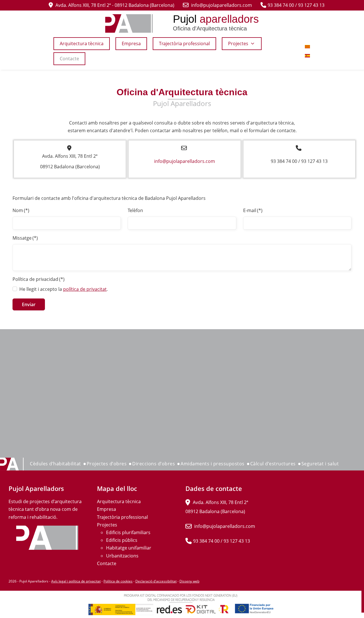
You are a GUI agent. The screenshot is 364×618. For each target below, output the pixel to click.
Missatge (25, 238)
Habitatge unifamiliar (128, 548)
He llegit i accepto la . (63, 289)
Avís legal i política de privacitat (76, 581)
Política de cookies (118, 581)
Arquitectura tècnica (119, 501)
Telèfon (135, 210)
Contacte (106, 563)
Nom (21, 210)
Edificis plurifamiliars (128, 532)
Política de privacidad (39, 279)
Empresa (106, 509)
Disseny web (189, 581)
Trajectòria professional (122, 517)
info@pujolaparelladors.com (184, 161)
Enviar (29, 304)
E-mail (252, 210)
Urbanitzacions (122, 556)
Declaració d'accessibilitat (156, 581)
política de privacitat (85, 289)
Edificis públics (121, 540)
